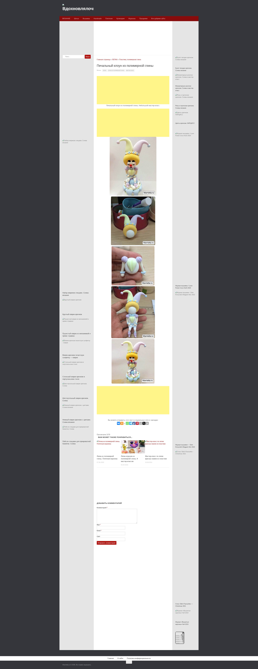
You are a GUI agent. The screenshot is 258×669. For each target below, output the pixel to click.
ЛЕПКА (115, 59)
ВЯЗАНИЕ (66, 18)
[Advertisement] (133, 38)
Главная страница (103, 59)
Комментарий (102, 507)
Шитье (76, 18)
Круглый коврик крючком (72, 314)
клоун (104, 70)
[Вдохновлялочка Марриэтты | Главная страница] (78, 8)
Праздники (143, 18)
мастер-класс (130, 70)
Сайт (98, 536)
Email (99, 530)
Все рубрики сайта (158, 18)
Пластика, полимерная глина (130, 59)
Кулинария (121, 18)
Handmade (98, 18)
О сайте (120, 658)
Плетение (109, 18)
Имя (98, 525)
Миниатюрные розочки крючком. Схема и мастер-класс (184, 88)
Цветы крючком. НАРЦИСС (185, 123)
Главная (111, 658)
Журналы (132, 18)
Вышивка (86, 18)
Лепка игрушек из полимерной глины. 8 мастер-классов (129, 458)
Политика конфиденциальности (139, 658)
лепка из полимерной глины (116, 70)
